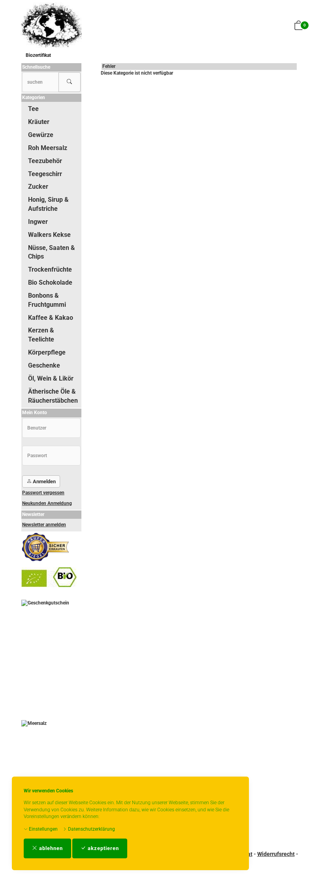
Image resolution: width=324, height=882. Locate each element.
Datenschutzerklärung (91, 829)
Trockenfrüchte (50, 269)
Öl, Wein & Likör (50, 378)
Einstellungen (43, 829)
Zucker (38, 186)
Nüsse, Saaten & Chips (51, 252)
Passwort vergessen (43, 492)
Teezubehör (45, 161)
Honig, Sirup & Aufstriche (48, 204)
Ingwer (38, 221)
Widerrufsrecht (276, 854)
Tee (33, 109)
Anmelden (44, 481)
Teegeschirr (45, 174)
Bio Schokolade (50, 282)
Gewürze (40, 135)
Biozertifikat (38, 55)
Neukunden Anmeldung (47, 503)
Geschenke (44, 365)
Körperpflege (47, 352)
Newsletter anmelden (44, 524)
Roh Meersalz (47, 148)
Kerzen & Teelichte (41, 335)
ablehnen (50, 848)
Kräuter (38, 122)
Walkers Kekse (49, 234)
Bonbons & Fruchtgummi (47, 300)
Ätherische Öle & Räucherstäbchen (53, 396)
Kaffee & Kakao (50, 317)
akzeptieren (102, 848)
